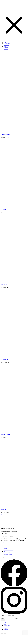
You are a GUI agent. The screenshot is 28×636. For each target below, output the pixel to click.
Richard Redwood (5, 134)
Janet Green (4, 284)
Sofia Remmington (5, 434)
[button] (14, 38)
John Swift (3, 209)
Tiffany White (4, 509)
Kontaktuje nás (4, 542)
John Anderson (4, 359)
